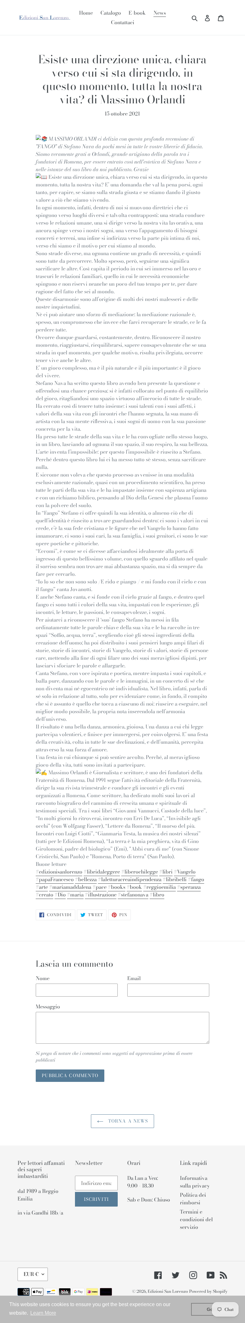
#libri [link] (166, 871)
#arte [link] (42, 887)
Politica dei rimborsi (193, 1198)
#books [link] (116, 887)
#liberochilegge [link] (139, 871)
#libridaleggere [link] (102, 871)
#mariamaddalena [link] (70, 887)
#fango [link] (196, 879)
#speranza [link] (189, 887)
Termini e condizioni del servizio (196, 1219)
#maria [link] (75, 894)
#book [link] (134, 887)
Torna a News (127, 1121)
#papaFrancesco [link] (55, 879)
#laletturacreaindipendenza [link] (129, 879)
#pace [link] (100, 887)
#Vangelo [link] (185, 871)
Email (134, 978)
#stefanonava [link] (133, 894)
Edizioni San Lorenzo (168, 1291)
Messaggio (48, 1006)
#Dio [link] (60, 894)
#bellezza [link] (86, 879)
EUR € (31, 1274)
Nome (42, 978)
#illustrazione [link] (100, 894)
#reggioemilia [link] (159, 887)
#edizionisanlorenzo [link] (59, 871)
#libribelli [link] (175, 879)
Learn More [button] (43, 1313)
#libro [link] (157, 894)
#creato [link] (44, 894)
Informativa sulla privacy (195, 1181)
